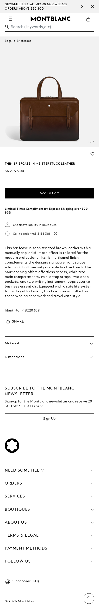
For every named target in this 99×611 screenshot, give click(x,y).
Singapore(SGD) (25, 581)
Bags (8, 41)
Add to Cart (49, 193)
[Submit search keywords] (7, 27)
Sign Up (49, 418)
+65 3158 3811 (41, 234)
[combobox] (49, 28)
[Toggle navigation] (10, 18)
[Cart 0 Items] (90, 23)
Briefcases (24, 41)
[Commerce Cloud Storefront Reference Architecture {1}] (50, 18)
